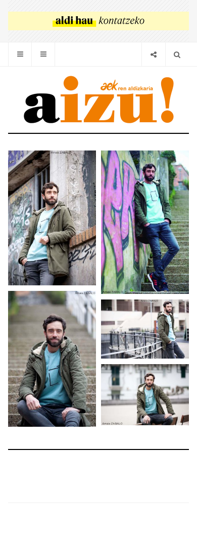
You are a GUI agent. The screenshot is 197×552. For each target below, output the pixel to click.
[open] (20, 54)
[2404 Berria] (98, 20)
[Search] (177, 54)
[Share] (153, 54)
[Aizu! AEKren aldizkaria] (98, 99)
